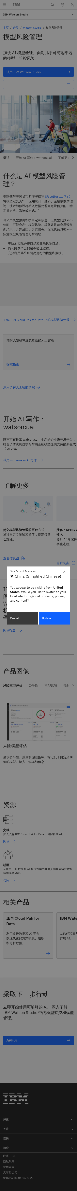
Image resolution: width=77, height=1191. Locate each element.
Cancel (14, 618)
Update (46, 618)
